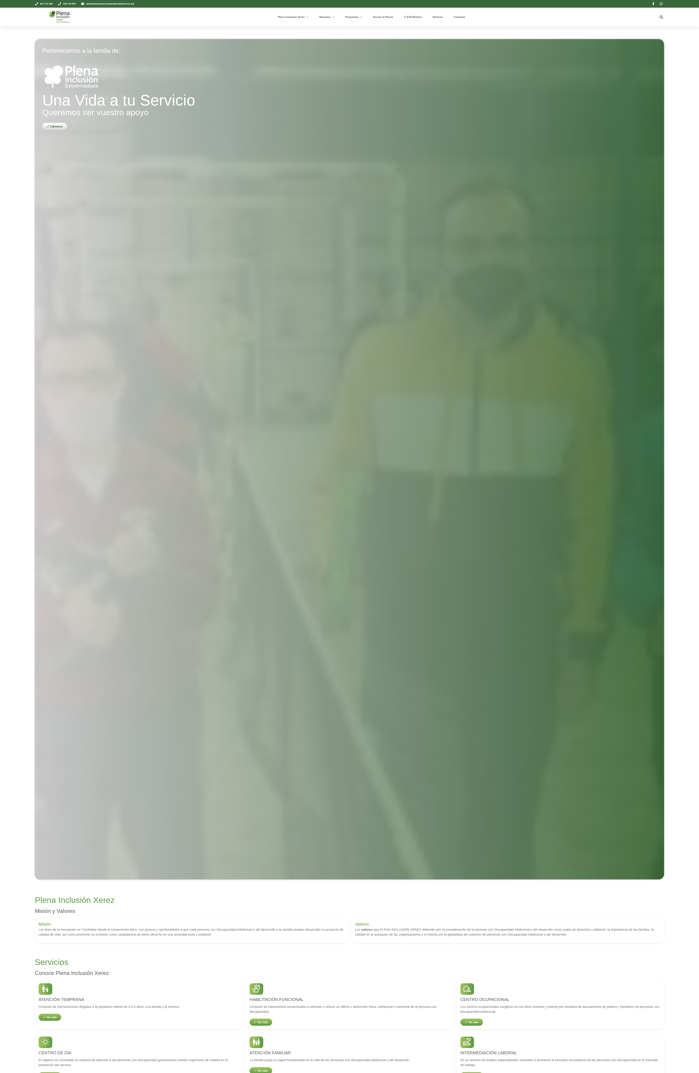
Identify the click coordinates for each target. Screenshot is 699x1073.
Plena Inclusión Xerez (291, 16)
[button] (661, 17)
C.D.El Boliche (413, 16)
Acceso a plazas (383, 16)
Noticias (438, 16)
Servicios (325, 16)
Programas (351, 16)
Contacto (459, 16)
